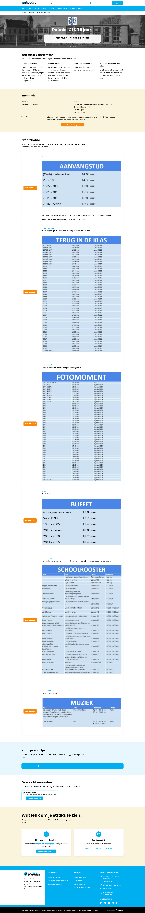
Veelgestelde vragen (55, 884)
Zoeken (94, 3)
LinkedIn (87, 849)
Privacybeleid (82, 910)
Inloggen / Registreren (34, 798)
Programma (42, 8)
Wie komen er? (63, 8)
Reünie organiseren (80, 877)
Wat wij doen (78, 881)
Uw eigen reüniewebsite (82, 888)
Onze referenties (79, 884)
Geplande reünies (54, 877)
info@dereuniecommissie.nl (112, 885)
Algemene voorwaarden (63, 910)
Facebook (98, 849)
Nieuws (72, 8)
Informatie (32, 8)
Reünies (31, 13)
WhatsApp (108, 849)
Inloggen (116, 3)
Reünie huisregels (92, 910)
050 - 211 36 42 (108, 882)
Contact (80, 8)
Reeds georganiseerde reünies (58, 881)
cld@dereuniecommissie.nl (46, 851)
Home (24, 8)
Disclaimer (75, 910)
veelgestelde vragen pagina (45, 844)
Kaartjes (52, 8)
